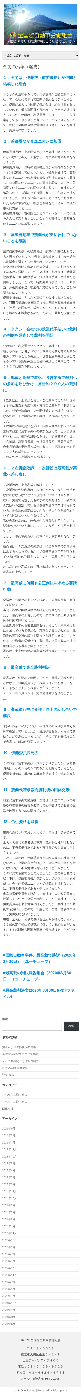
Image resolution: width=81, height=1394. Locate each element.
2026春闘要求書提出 (15, 1067)
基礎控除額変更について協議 (20, 1053)
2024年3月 (8, 1212)
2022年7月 (8, 1282)
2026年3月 (8, 1135)
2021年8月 (8, 1316)
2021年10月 (9, 1302)
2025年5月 (8, 1163)
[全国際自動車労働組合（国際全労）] (40, 44)
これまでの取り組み (14, 1101)
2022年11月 (9, 1274)
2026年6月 (8, 1128)
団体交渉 (7, 1108)
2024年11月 (9, 1191)
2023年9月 (8, 1247)
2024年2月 (8, 1219)
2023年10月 (9, 1240)
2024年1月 (8, 1226)
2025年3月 (8, 1177)
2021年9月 (8, 1309)
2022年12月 (9, 1268)
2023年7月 (8, 1254)
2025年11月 (9, 1149)
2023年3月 (8, 1260)
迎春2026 (8, 1074)
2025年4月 (8, 1170)
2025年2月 (8, 1184)
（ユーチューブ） (26, 979)
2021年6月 (8, 1323)
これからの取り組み (14, 1094)
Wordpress (60, 1390)
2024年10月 (9, 1198)
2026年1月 (8, 1142)
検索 (5, 1019)
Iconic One (19, 1390)
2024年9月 (8, 1205)
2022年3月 (8, 1295)
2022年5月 (8, 1288)
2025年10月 (9, 1156)
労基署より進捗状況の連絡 (19, 1047)
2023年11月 (9, 1233)
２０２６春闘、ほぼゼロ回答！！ (23, 1061)
